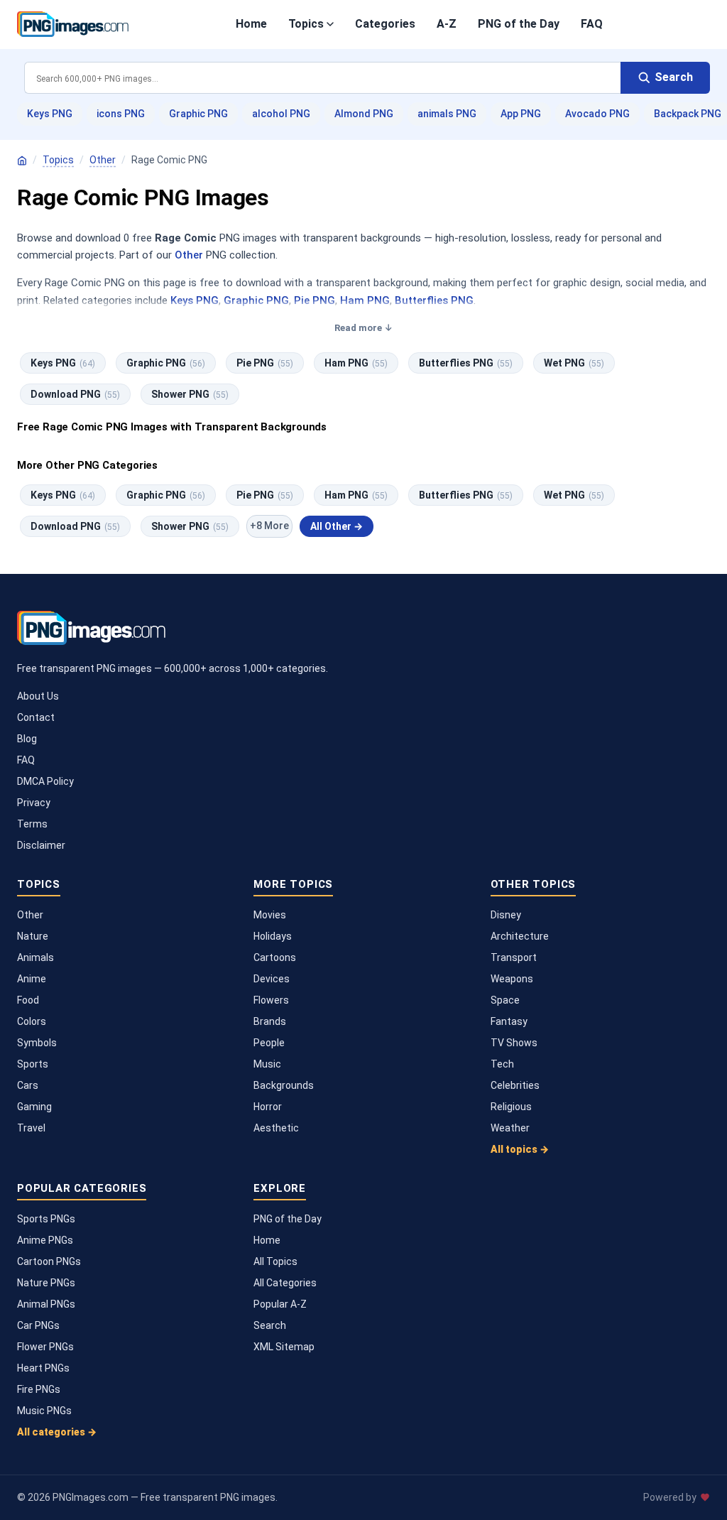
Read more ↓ (363, 327)
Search (269, 1325)
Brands (269, 1021)
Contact (36, 717)
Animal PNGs (46, 1304)
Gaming (34, 1106)
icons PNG (121, 113)
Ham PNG (365, 300)
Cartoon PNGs (49, 1261)
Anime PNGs (45, 1240)
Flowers (271, 1000)
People (269, 1042)
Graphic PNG (198, 113)
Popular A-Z (280, 1304)
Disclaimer (41, 845)
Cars (27, 1085)
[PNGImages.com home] (73, 24)
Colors (31, 1021)
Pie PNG (314, 300)
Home (251, 24)
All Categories (285, 1282)
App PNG (521, 113)
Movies (269, 915)
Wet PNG (574, 363)
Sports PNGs (46, 1219)
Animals (35, 957)
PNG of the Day (518, 24)
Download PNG (75, 394)
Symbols (37, 1042)
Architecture (520, 936)
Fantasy (509, 1021)
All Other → (336, 526)
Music (267, 1064)
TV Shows (514, 1042)
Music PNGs (44, 1410)
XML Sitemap (284, 1346)
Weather (510, 1128)
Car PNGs (38, 1325)
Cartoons (274, 957)
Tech (502, 1064)
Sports (32, 1064)
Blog (27, 738)
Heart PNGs (43, 1368)
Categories (385, 24)
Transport (514, 957)
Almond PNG (363, 113)
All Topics (275, 1261)
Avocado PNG (597, 113)
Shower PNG (190, 394)
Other (102, 159)
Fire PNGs (38, 1389)
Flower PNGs (45, 1346)
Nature (32, 936)
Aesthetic (276, 1128)
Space (505, 1000)
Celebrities (515, 1085)
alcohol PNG (281, 113)
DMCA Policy (45, 781)
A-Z (447, 24)
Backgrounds (283, 1085)
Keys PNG (49, 113)
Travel (31, 1128)
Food (28, 1000)
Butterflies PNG (434, 300)
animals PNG (446, 113)
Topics (306, 24)
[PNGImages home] (22, 160)
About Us (38, 696)
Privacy (33, 802)
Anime (31, 978)
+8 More (269, 525)
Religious (511, 1106)
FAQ (592, 24)
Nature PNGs (46, 1282)
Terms (32, 824)
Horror (267, 1106)
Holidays (272, 936)
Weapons (512, 978)
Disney (506, 915)
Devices (271, 978)
